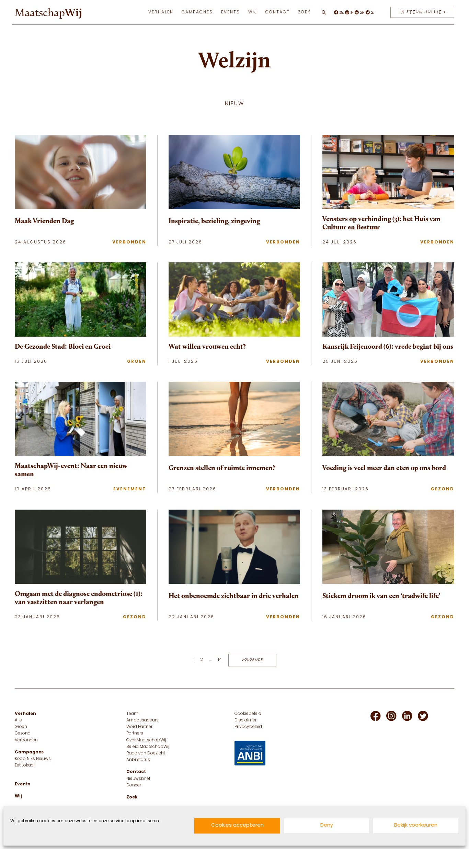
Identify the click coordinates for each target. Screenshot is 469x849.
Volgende (252, 660)
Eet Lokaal (25, 765)
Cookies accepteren (237, 825)
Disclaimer (245, 720)
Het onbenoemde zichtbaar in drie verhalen (234, 595)
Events (230, 12)
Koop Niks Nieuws (33, 759)
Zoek (304, 12)
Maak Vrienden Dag (44, 221)
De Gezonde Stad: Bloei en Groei (63, 346)
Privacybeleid (248, 727)
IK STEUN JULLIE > (422, 12)
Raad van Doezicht (145, 753)
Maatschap (48, 12)
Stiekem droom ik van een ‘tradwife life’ (381, 595)
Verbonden (129, 242)
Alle (18, 720)
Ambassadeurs (142, 720)
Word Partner (139, 727)
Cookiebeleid (248, 714)
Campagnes (197, 12)
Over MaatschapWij (146, 740)
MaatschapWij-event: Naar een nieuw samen (71, 469)
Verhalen (160, 12)
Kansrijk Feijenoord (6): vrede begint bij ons (387, 346)
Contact (277, 12)
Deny (326, 825)
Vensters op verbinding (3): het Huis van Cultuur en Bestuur (381, 223)
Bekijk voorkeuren (415, 825)
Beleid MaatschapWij (147, 747)
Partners (134, 733)
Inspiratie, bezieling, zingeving (214, 221)
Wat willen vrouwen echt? (207, 346)
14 (220, 660)
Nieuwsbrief (138, 779)
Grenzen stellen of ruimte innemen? (222, 468)
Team (132, 714)
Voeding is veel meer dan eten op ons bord (384, 468)
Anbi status (138, 760)
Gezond (442, 489)
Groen (136, 362)
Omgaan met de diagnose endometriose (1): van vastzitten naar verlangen (78, 597)
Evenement (129, 489)
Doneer (133, 785)
